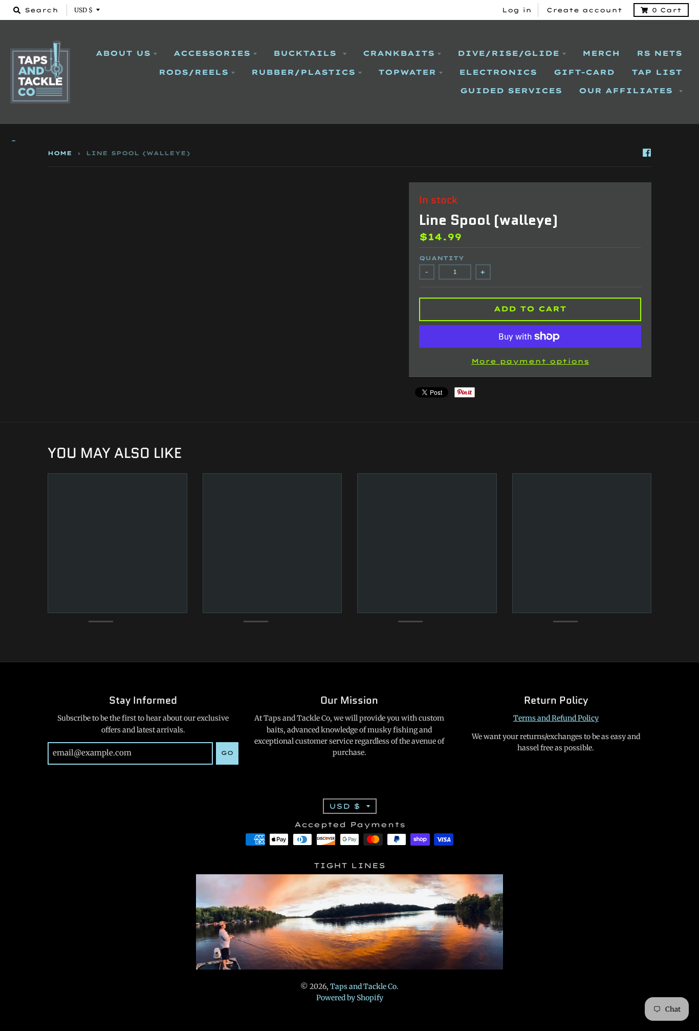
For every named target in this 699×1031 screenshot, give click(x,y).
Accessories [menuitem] (211, 53)
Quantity (441, 258)
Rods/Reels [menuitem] (193, 72)
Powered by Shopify (349, 997)
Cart (667, 10)
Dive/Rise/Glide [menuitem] (508, 53)
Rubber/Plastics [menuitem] (303, 72)
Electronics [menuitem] (498, 72)
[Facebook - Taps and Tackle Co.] (646, 152)
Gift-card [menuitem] (584, 72)
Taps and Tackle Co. (364, 986)
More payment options (530, 361)
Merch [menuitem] (601, 53)
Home (60, 153)
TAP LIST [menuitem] (656, 72)
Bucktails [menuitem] (306, 53)
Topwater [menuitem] (407, 72)
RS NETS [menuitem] (659, 53)
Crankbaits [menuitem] (398, 53)
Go (227, 752)
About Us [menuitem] (123, 53)
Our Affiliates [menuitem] (627, 90)
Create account (584, 10)
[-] (349, 141)
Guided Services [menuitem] (511, 90)
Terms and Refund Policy (556, 718)
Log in (517, 10)
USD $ (83, 10)
